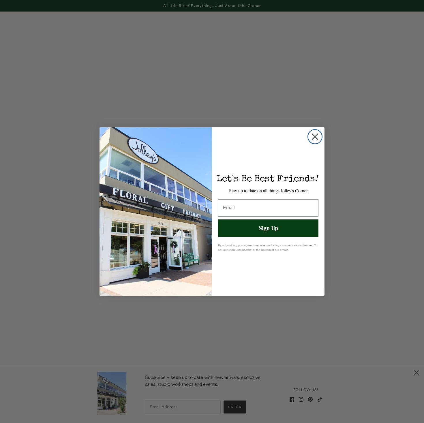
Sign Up (268, 228)
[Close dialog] (315, 136)
